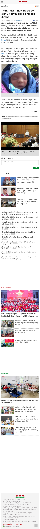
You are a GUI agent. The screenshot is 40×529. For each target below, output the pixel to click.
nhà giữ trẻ (7, 118)
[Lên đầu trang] (36, 525)
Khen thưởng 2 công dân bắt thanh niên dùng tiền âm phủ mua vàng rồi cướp (28, 180)
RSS (37, 6)
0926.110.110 (10, 524)
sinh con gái (21, 116)
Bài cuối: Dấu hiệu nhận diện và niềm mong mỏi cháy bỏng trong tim (26, 323)
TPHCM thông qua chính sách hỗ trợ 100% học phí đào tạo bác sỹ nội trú (26, 430)
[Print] (37, 20)
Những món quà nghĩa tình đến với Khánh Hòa (26, 341)
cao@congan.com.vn (11, 519)
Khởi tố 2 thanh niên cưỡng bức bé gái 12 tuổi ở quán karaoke (27, 191)
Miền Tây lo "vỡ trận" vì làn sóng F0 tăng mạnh (17, 237)
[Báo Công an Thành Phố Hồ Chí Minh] (22, 2)
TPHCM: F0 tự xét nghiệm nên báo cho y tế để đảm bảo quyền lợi (27, 201)
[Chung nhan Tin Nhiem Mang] (11, 526)
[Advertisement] (20, 274)
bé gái (3, 40)
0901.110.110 (18, 524)
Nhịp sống (5, 287)
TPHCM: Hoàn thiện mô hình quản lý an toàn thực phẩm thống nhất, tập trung (26, 419)
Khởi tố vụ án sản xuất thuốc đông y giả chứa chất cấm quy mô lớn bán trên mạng (25, 409)
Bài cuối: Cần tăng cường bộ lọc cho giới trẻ (26, 331)
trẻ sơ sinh (29, 116)
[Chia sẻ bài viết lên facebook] (34, 20)
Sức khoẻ (5, 374)
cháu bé (4, 54)
